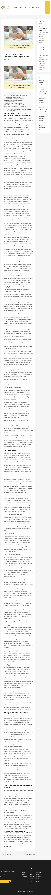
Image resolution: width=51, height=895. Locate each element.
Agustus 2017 (42, 127)
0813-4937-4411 (9, 847)
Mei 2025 (41, 105)
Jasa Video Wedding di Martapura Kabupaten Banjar (42, 38)
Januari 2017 (42, 129)
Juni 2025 (41, 103)
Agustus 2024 (42, 118)
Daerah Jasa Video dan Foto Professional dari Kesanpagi (15, 107)
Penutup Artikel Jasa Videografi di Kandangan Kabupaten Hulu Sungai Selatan (19, 110)
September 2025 (43, 96)
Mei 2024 (41, 125)
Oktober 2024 (42, 114)
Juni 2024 (41, 123)
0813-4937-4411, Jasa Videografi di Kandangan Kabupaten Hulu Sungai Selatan (16, 96)
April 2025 (41, 107)
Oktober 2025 (42, 94)
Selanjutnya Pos (30, 854)
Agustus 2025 (42, 98)
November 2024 (43, 112)
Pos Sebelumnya (6, 854)
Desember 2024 (43, 109)
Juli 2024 (41, 120)
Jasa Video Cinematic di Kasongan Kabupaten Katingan (42, 65)
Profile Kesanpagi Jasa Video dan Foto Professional (17, 104)
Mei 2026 (41, 87)
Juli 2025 (41, 100)
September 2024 (43, 116)
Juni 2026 (41, 85)
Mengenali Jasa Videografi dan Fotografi (14, 98)
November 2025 (43, 91)
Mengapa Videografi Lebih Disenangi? (14, 103)
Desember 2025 (43, 89)
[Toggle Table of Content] (30, 94)
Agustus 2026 (42, 80)
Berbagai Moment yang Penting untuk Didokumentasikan (14, 101)
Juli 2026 (41, 82)
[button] (47, 7)
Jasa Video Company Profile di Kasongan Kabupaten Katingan (43, 49)
